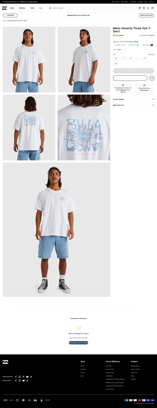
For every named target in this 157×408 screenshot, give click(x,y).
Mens (12, 8)
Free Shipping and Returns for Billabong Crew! (20, 2)
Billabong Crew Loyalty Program (115, 383)
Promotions (109, 376)
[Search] (50, 8)
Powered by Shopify (149, 403)
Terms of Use (110, 389)
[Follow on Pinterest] (23, 377)
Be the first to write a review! (78, 343)
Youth (32, 8)
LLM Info (133, 379)
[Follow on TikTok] (31, 377)
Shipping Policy (135, 366)
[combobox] (94, 8)
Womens (22, 8)
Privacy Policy (110, 373)
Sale (40, 8)
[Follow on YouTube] (27, 377)
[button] (12, 8)
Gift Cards (109, 366)
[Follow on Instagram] (19, 377)
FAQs (132, 376)
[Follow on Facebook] (16, 377)
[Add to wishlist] (152, 78)
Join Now (136, 42)
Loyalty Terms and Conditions (114, 386)
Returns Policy (135, 369)
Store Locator (110, 369)
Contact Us (134, 373)
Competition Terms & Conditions (115, 379)
